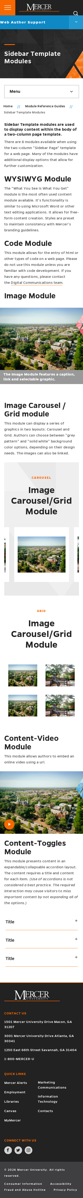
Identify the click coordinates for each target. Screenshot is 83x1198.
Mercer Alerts (15, 1083)
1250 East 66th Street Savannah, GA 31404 (40, 1050)
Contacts (45, 1111)
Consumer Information (23, 1183)
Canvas (10, 1111)
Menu (15, 91)
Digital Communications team (36, 283)
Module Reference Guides (45, 106)
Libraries (11, 1101)
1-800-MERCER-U (19, 1059)
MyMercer (12, 1120)
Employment (15, 1092)
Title (10, 922)
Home (8, 106)
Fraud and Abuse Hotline (25, 1189)
